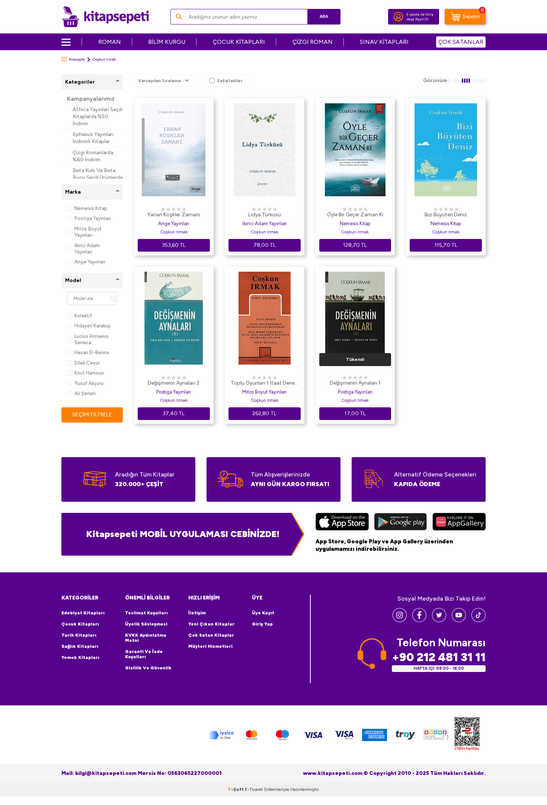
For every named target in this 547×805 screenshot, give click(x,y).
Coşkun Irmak (174, 232)
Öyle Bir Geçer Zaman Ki (355, 214)
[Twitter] (439, 620)
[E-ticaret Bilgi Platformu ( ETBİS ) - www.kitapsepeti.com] (467, 735)
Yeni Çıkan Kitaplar (211, 624)
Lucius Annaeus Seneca (91, 339)
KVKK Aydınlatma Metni (145, 638)
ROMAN (109, 41)
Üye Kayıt (263, 612)
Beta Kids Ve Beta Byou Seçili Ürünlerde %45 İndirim (98, 177)
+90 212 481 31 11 (439, 657)
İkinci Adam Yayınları (87, 249)
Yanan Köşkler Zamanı (173, 214)
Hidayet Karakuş (92, 326)
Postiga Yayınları (92, 218)
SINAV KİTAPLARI (384, 41)
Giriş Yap (262, 624)
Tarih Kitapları (78, 635)
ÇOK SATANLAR (460, 41)
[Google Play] (400, 522)
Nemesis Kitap (90, 208)
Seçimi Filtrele (92, 414)
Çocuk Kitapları (80, 624)
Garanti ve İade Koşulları (144, 654)
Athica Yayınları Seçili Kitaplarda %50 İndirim (97, 116)
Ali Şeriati (85, 393)
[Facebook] (419, 620)
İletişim (197, 612)
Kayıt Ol (421, 19)
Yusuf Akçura (88, 383)
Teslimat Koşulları (146, 612)
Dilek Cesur (87, 363)
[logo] (105, 17)
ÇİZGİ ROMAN (312, 41)
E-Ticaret (254, 789)
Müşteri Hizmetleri (210, 646)
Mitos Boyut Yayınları (88, 232)
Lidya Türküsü (264, 214)
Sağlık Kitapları (79, 646)
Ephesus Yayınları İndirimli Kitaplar (93, 138)
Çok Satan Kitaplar (211, 635)
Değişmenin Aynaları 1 (355, 383)
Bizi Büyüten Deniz (446, 214)
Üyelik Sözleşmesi (146, 624)
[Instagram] (400, 620)
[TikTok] (478, 620)
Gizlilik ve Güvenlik (148, 667)
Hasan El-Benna (91, 352)
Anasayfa (76, 59)
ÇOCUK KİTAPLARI (239, 41)
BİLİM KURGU (166, 41)
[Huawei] (459, 522)
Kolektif (83, 316)
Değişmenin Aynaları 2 (173, 383)
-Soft (236, 789)
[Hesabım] (398, 17)
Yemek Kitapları (80, 657)
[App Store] (342, 522)
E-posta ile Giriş (420, 14)
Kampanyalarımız (91, 99)
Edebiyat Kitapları (83, 612)
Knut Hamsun (89, 373)
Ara (324, 16)
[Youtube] (459, 620)
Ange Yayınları (89, 262)
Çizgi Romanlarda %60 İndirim (93, 156)
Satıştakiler (230, 80)
